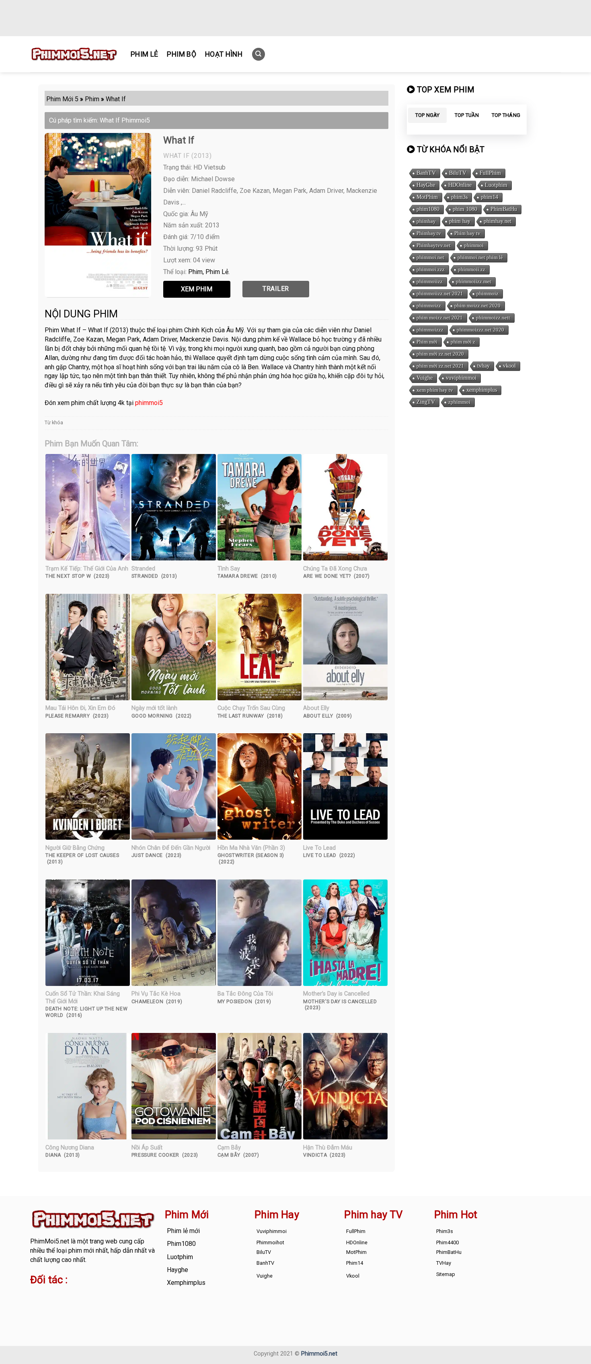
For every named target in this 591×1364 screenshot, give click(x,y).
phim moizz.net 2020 (477, 306)
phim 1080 (465, 209)
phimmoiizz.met (473, 281)
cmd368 (94, 1296)
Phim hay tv (467, 233)
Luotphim (496, 185)
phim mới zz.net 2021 (440, 366)
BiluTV (457, 173)
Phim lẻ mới (183, 1231)
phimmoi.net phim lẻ (480, 257)
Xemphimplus (186, 1282)
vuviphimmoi (461, 378)
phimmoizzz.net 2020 (480, 330)
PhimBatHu (503, 209)
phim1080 (428, 209)
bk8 (124, 1305)
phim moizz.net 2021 (440, 318)
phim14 (489, 197)
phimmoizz (429, 306)
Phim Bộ (181, 54)
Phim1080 (181, 1243)
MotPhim (427, 197)
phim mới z (463, 342)
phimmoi (474, 245)
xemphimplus (481, 390)
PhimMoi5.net (49, 1241)
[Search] (258, 54)
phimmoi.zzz (431, 269)
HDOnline (460, 185)
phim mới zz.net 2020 (440, 354)
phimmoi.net (430, 257)
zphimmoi (459, 402)
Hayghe (177, 1270)
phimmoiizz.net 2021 (440, 293)
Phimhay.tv (429, 233)
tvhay (483, 366)
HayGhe (426, 185)
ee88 (62, 1305)
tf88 (36, 1296)
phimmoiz (487, 293)
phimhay (426, 221)
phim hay (459, 221)
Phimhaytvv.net (434, 245)
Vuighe (425, 378)
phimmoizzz (430, 330)
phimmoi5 (149, 403)
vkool (509, 366)
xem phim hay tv (435, 390)
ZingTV (426, 402)
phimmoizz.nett (493, 318)
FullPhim (490, 173)
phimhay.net (497, 221)
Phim (195, 272)
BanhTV (426, 173)
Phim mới (427, 342)
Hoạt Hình (223, 54)
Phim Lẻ (144, 54)
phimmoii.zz (471, 269)
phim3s (459, 197)
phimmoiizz (430, 281)
